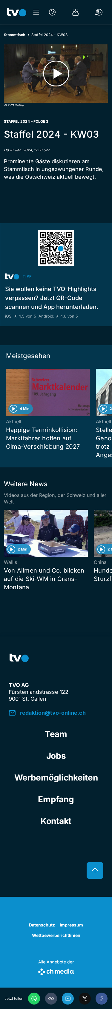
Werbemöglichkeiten (56, 777)
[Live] (52, 12)
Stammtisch (14, 34)
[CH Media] (56, 971)
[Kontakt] (99, 12)
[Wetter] (75, 12)
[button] (51, 999)
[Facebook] (102, 999)
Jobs (56, 756)
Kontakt (56, 821)
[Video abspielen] (56, 73)
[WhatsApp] (34, 999)
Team (56, 734)
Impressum (71, 924)
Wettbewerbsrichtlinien (56, 935)
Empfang (56, 799)
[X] (85, 999)
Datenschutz (42, 924)
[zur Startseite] (16, 12)
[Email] (68, 999)
